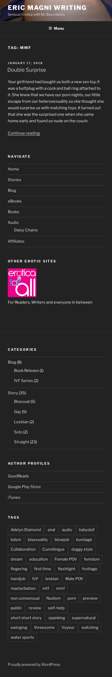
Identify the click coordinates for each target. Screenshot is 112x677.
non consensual (25, 598)
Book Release (26, 370)
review (35, 608)
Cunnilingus (53, 549)
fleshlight (66, 569)
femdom (92, 559)
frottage (89, 569)
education (38, 559)
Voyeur (68, 627)
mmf (60, 588)
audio (67, 529)
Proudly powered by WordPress (34, 664)
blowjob (62, 539)
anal (51, 529)
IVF (35, 578)
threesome (44, 627)
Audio (13, 222)
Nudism (53, 598)
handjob (18, 578)
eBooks (15, 201)
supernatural (84, 618)
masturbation (23, 588)
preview (90, 598)
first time (42, 569)
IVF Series (23, 380)
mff (45, 588)
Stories (14, 179)
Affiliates (16, 241)
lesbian (52, 578)
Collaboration (23, 549)
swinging (19, 627)
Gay (17, 411)
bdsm (16, 539)
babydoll (87, 529)
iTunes (14, 497)
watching (90, 627)
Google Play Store (24, 486)
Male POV (74, 578)
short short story (26, 618)
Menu (59, 28)
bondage (84, 539)
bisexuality (38, 539)
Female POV (66, 559)
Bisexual (22, 401)
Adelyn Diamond (26, 529)
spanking (56, 618)
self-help (56, 608)
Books (13, 212)
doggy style (82, 549)
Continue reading (24, 133)
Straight (21, 442)
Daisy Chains (26, 230)
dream (17, 559)
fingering (19, 569)
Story (13, 393)
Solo (18, 432)
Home (13, 169)
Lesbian (21, 422)
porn (71, 598)
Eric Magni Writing (47, 7)
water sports (22, 637)
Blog (12, 190)
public (16, 608)
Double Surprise (26, 70)
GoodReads (18, 476)
